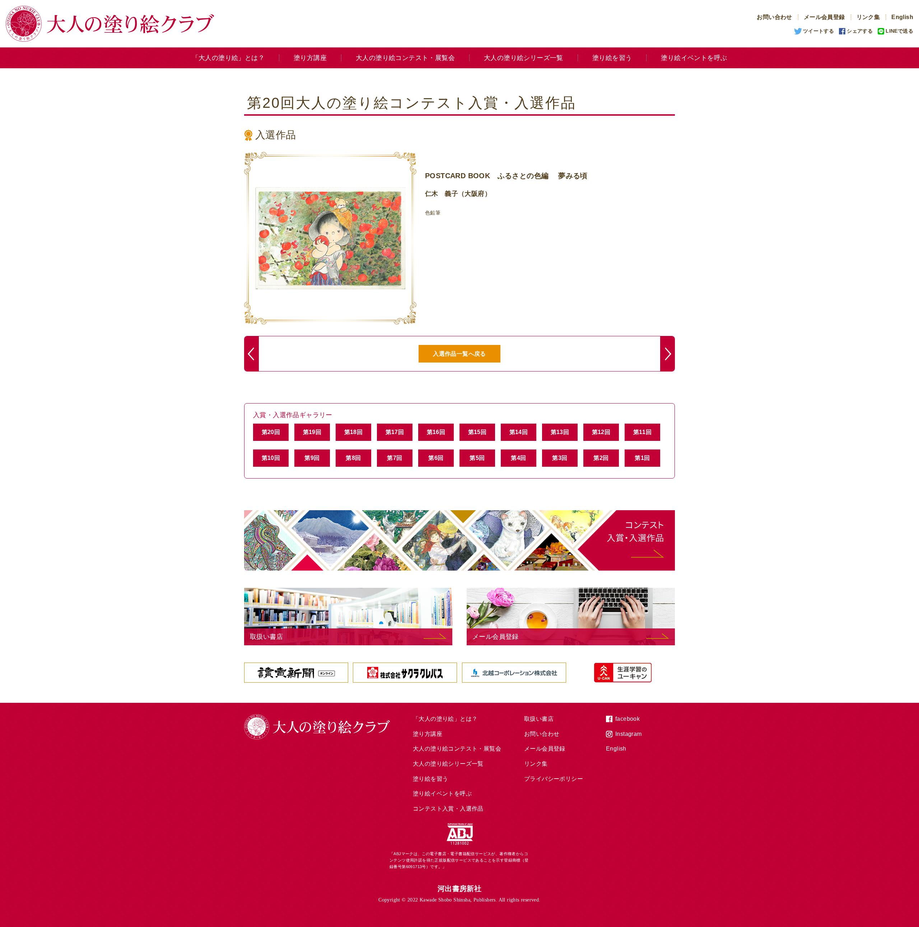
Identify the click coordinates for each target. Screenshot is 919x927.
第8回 (353, 458)
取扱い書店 (539, 719)
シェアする (860, 31)
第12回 (601, 432)
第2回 (600, 458)
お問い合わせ (774, 17)
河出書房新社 (459, 889)
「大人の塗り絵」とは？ (228, 58)
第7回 (394, 458)
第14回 (518, 432)
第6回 (435, 458)
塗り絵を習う (612, 58)
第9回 (311, 458)
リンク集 (868, 17)
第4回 (518, 458)
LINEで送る (899, 31)
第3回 (559, 458)
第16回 (436, 432)
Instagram (628, 734)
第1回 (642, 458)
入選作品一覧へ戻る (459, 354)
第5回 (477, 458)
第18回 (353, 432)
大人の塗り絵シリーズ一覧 (523, 58)
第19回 (312, 432)
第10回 (271, 458)
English (902, 17)
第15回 (477, 432)
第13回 (560, 432)
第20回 (271, 432)
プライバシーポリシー (553, 779)
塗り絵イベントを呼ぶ (694, 58)
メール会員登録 (824, 17)
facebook (627, 719)
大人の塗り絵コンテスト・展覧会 (405, 58)
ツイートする (818, 31)
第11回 (642, 432)
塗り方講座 (310, 58)
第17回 (395, 432)
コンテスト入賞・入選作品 (448, 809)
